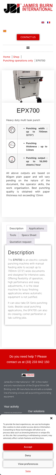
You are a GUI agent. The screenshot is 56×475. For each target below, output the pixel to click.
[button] (51, 418)
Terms (28, 471)
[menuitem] (43, 22)
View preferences (28, 463)
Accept (28, 446)
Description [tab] (16, 228)
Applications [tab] (36, 228)
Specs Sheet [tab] (29, 235)
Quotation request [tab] (20, 241)
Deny (28, 455)
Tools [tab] (13, 235)
